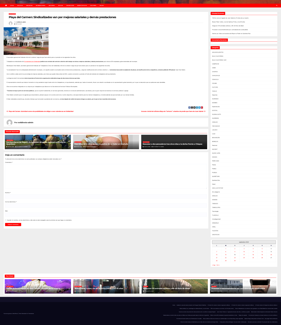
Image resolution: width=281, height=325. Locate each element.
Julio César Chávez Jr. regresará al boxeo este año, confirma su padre (233, 311)
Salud (102, 5)
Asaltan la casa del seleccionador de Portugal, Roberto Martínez (191, 305)
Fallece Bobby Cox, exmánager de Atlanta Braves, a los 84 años (194, 308)
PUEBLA (214, 172)
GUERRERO (215, 118)
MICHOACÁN (216, 137)
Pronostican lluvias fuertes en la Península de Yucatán (189, 318)
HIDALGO (215, 122)
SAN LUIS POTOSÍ (217, 188)
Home (174, 305)
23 (235, 257)
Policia (60, 5)
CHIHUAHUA (216, 75)
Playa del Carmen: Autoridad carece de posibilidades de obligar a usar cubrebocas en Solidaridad (41, 111)
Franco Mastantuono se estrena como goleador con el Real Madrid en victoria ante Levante (256, 308)
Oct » (218, 265)
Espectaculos (82, 5)
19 (262, 254)
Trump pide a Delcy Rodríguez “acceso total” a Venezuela (233, 322)
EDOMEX (214, 102)
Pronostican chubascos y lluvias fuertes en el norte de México (263, 315)
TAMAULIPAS (216, 207)
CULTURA (215, 87)
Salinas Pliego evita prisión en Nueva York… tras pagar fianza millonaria (260, 318)
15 (225, 254)
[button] (276, 5)
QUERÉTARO (216, 176)
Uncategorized (216, 219)
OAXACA (214, 157)
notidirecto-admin (21, 22)
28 (216, 260)
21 (216, 257)
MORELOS (215, 141)
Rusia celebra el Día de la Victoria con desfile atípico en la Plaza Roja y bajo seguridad (223, 318)
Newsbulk (24, 313)
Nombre (8, 192)
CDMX (214, 68)
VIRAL (214, 227)
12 (262, 251)
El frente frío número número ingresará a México (219, 305)
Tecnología (70, 5)
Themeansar (31, 313)
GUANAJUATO (216, 114)
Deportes (29, 5)
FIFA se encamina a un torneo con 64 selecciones (222, 308)
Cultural (93, 5)
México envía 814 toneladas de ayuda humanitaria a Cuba (223, 315)
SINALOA (215, 196)
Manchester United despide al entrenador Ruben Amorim (264, 311)
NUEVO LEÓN (216, 153)
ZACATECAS (215, 234)
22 (225, 257)
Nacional (52, 5)
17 (244, 254)
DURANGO (215, 99)
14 (216, 254)
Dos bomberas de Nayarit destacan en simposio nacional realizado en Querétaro (36, 143)
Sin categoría (10, 140)
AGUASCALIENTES (217, 52)
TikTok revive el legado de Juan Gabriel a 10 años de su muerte (230, 18)
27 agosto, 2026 (12, 291)
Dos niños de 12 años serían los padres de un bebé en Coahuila (101, 144)
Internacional (41, 5)
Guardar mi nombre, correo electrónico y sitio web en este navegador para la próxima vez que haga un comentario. (39, 220)
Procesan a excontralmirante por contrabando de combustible (230, 29)
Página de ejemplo (243, 315)
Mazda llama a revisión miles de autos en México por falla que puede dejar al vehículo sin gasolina (186, 315)
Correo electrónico (11, 202)
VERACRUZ (215, 223)
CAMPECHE (215, 64)
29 (225, 260)
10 (244, 251)
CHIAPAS (215, 71)
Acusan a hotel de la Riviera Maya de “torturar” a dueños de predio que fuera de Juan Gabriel (172, 111)
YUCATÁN (215, 230)
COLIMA (214, 83)
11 (253, 251)
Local (12, 5)
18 (253, 254)
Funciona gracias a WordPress (11, 313)
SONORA (214, 199)
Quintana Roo (216, 180)
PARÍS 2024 (215, 161)
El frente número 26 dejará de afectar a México (266, 305)
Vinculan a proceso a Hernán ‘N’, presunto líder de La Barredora (262, 322)
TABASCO (215, 203)
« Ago (213, 265)
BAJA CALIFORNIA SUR (219, 60)
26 (262, 257)
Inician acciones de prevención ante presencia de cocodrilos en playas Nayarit (197, 311)
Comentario (9, 162)
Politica (20, 5)
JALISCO (214, 130)
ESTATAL (215, 110)
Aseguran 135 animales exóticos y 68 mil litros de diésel (228, 25)
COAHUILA (215, 79)
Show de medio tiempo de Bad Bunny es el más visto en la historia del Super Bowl (199, 322)
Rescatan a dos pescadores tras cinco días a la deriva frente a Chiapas (172, 144)
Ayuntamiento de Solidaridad (32, 61)
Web (6, 211)
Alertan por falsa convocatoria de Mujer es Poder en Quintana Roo (231, 33)
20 (271, 254)
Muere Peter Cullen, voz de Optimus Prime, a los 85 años (228, 22)
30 (235, 260)
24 (244, 257)
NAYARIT (215, 149)
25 (253, 257)
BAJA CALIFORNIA (217, 56)
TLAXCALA (215, 215)
